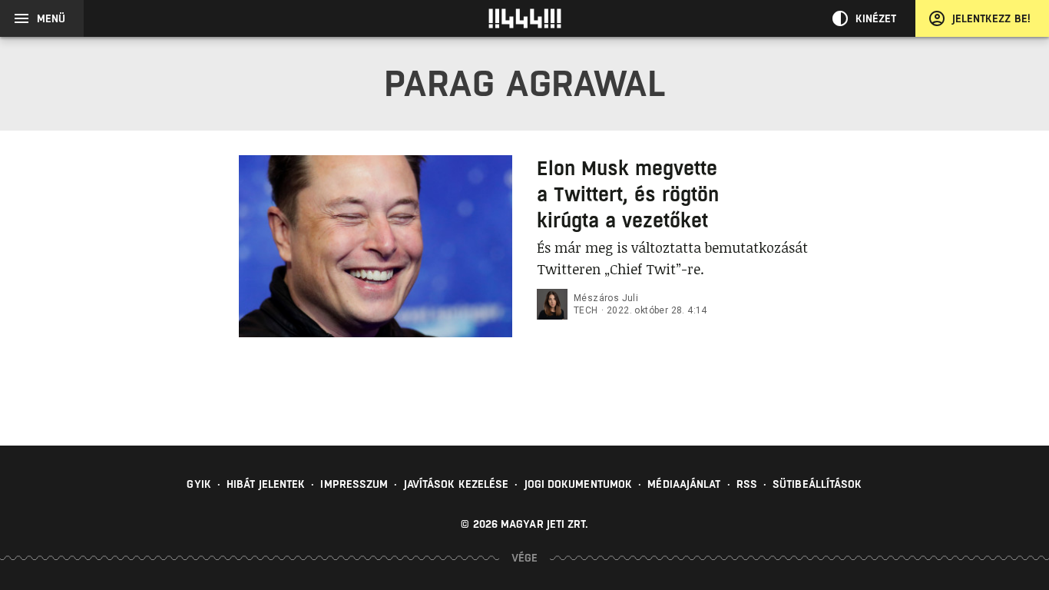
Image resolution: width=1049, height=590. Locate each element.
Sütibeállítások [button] (817, 484)
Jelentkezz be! (991, 18)
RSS (746, 484)
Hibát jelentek (266, 484)
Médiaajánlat (683, 484)
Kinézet (876, 18)
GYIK (198, 484)
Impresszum (354, 484)
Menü (51, 18)
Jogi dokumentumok (578, 484)
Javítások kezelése (456, 484)
